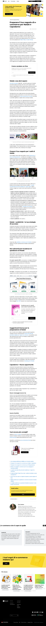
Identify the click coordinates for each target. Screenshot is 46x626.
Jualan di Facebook (18, 607)
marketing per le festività (29, 360)
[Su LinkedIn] (32, 29)
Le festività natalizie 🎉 (5, 589)
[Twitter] (39, 612)
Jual (8, 1)
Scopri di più (24, 452)
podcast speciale (13, 437)
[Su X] (33, 29)
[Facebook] (37, 612)
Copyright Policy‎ (30, 622)
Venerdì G (27, 531)
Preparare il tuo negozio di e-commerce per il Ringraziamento (23, 464)
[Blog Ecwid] (32, 612)
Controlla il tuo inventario (27, 206)
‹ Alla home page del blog (14, 19)
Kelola (18, 1)
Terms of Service (23, 622)
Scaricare (32, 318)
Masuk (32, 1)
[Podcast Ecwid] (34, 612)
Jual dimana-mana (19, 605)
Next (45, 525)
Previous (43, 525)
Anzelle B (3, 532)
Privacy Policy (16, 622)
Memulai (38, 1)
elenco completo (18, 434)
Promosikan (13, 1)
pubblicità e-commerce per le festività (24, 242)
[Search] (17, 615)
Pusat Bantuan (12, 604)
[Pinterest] (35, 612)
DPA (19, 622)
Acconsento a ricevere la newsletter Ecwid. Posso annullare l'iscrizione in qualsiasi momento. (23, 75)
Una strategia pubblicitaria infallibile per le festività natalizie (22, 461)
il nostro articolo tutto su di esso (26, 96)
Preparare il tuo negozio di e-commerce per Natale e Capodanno (23, 463)
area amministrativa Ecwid (25, 440)
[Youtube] (42, 612)
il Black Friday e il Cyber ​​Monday (26, 39)
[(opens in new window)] (34, 614)
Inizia (23, 494)
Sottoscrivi (32, 72)
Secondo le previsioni (14, 83)
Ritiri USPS (18, 301)
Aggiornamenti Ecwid (39, 588)
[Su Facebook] (30, 29)
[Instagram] (40, 612)
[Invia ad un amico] (35, 29)
